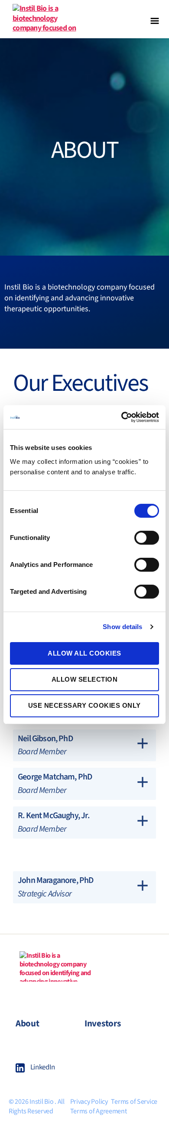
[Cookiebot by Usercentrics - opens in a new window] (121, 417)
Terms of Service (134, 1101)
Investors (102, 1023)
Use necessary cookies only (84, 705)
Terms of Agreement (98, 1111)
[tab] (84, 745)
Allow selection (85, 679)
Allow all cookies (84, 652)
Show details (122, 626)
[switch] (146, 538)
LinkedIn (42, 1067)
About (27, 1023)
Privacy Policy (89, 1101)
